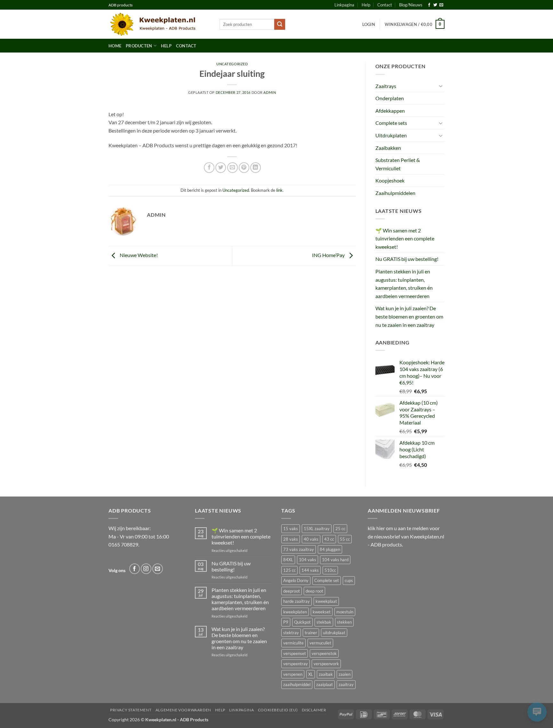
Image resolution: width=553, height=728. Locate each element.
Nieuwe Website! (138, 255)
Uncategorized (232, 64)
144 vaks (310, 570)
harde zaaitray (296, 601)
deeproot (291, 591)
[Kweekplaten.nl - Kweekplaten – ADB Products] (159, 24)
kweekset (322, 611)
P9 (285, 622)
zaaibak (326, 674)
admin (269, 92)
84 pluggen (330, 549)
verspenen (292, 674)
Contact (384, 4)
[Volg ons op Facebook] (429, 5)
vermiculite (293, 642)
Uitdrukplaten (391, 135)
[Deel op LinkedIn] (255, 167)
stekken (344, 622)
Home (114, 45)
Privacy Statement (130, 710)
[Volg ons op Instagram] (146, 568)
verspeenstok (324, 653)
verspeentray (295, 663)
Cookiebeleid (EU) (278, 710)
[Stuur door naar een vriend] (232, 167)
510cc (330, 570)
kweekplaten (295, 611)
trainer (311, 632)
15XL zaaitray (317, 528)
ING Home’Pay (329, 255)
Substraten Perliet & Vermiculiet (397, 164)
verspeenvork (326, 663)
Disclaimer (314, 710)
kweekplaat (326, 601)
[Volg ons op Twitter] (435, 5)
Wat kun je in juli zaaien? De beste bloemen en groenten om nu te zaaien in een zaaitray (409, 316)
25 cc (340, 528)
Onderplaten (389, 98)
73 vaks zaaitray (298, 549)
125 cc (289, 570)
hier (380, 528)
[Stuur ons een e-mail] (441, 5)
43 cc (329, 539)
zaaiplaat (324, 684)
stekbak (324, 622)
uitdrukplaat (334, 632)
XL (310, 674)
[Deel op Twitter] (220, 167)
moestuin (344, 611)
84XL (288, 559)
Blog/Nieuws (410, 4)
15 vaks (290, 528)
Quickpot (302, 622)
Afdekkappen (390, 111)
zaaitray (346, 684)
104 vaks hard (335, 559)
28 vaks (290, 539)
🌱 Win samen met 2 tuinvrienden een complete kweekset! (404, 238)
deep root (314, 591)
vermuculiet (320, 642)
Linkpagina (344, 4)
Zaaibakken (388, 148)
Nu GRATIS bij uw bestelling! (406, 259)
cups (349, 580)
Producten (139, 45)
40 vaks (311, 539)
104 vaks (307, 559)
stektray (291, 632)
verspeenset (294, 653)
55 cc (345, 539)
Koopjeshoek (390, 180)
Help (366, 4)
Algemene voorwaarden (183, 710)
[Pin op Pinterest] (244, 167)
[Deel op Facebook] (209, 167)
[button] (368, 24)
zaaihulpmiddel (296, 684)
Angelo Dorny (296, 580)
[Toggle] (441, 86)
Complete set (326, 580)
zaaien (344, 674)
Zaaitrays (385, 86)
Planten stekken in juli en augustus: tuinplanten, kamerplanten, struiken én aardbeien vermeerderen (404, 283)
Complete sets (391, 123)
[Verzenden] (279, 24)
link (279, 190)
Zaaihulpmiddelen (395, 193)
